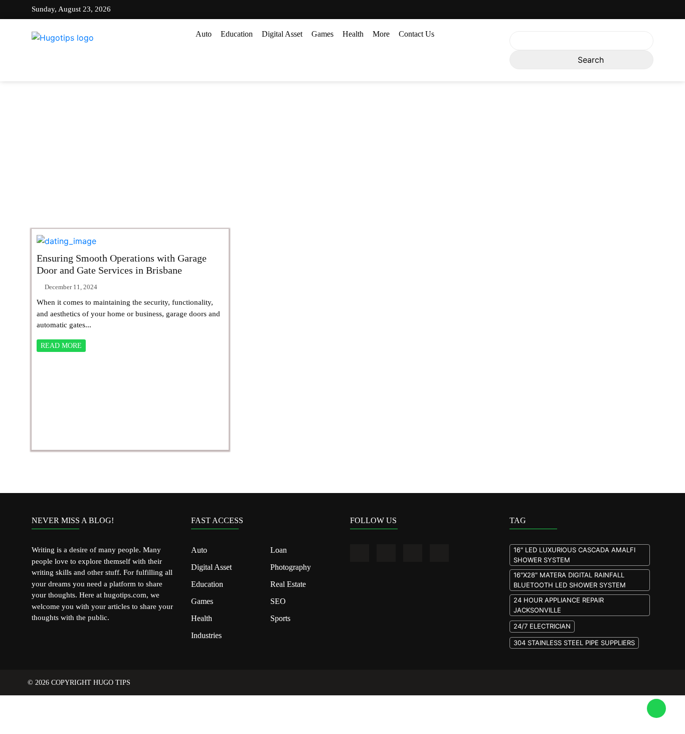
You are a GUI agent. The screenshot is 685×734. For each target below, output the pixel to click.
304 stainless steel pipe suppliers (574, 643)
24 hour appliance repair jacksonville (558, 605)
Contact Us (416, 34)
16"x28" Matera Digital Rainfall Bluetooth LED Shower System (569, 580)
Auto (204, 34)
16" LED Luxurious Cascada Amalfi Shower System (574, 555)
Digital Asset (282, 34)
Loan (278, 550)
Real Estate (287, 582)
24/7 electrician (542, 626)
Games (322, 34)
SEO (277, 599)
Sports (280, 615)
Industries (206, 632)
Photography (290, 566)
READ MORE (61, 345)
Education (237, 34)
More (381, 34)
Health (353, 34)
